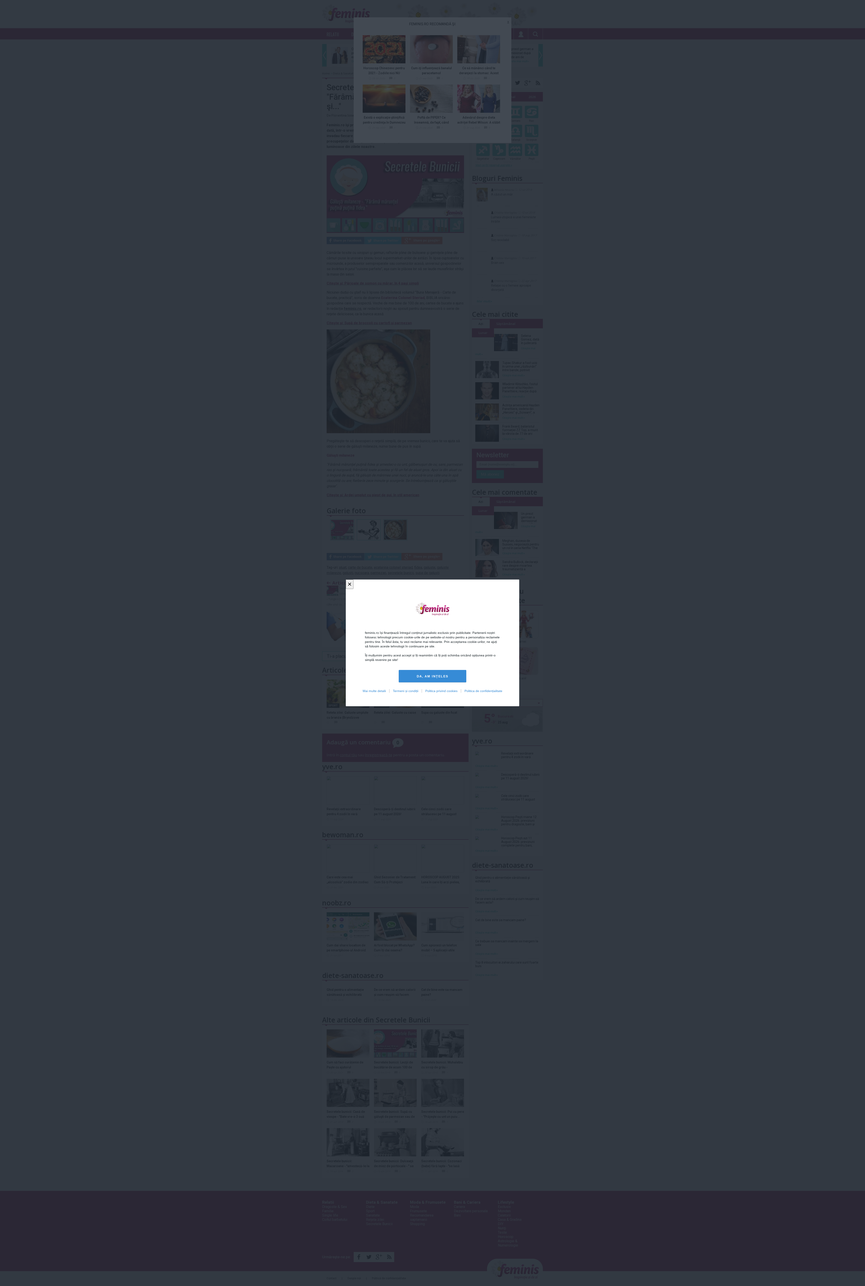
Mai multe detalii (374, 691)
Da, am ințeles (432, 676)
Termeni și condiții (405, 691)
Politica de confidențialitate (483, 691)
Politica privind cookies (441, 691)
